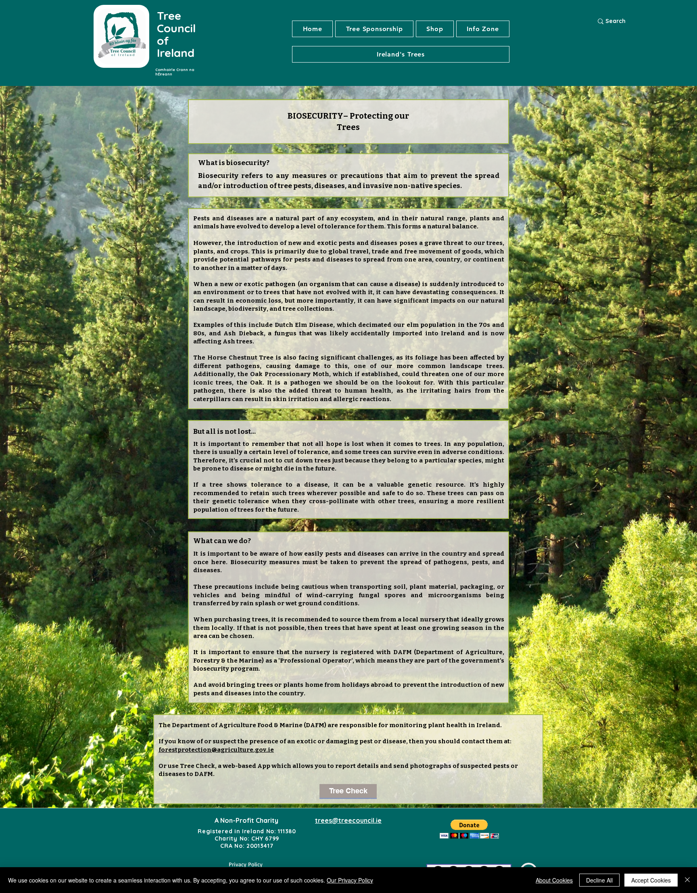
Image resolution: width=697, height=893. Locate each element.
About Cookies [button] (554, 880)
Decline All (599, 880)
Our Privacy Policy (350, 880)
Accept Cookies (651, 880)
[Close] (687, 880)
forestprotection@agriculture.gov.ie (216, 749)
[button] (400, 54)
